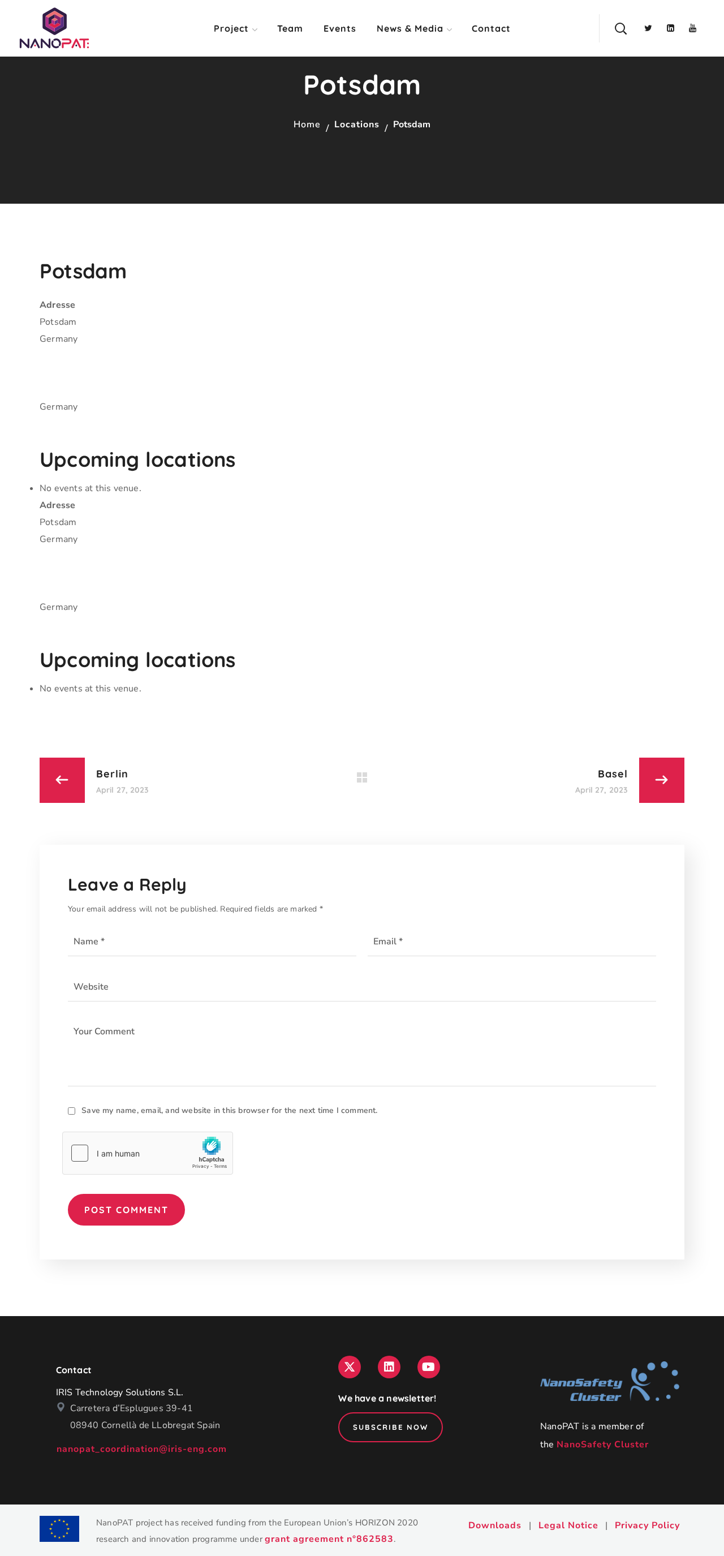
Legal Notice (568, 1525)
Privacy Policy (647, 1525)
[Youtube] (428, 1367)
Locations (357, 124)
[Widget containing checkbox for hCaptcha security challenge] (147, 1153)
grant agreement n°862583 (329, 1539)
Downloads (495, 1525)
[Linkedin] (389, 1367)
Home (307, 124)
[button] (620, 28)
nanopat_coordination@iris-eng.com (142, 1449)
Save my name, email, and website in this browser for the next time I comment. (229, 1110)
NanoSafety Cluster (603, 1444)
